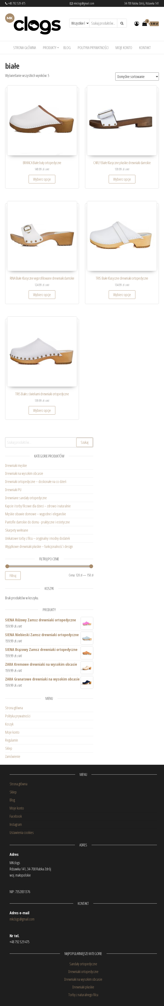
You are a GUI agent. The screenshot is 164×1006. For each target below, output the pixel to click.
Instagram (16, 824)
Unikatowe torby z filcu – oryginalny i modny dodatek (38, 538)
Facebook (16, 816)
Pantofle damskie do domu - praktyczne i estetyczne (37, 522)
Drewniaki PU (13, 489)
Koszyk (9, 724)
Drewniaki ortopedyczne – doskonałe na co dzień (36, 481)
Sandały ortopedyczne (83, 963)
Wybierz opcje (42, 179)
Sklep (8, 748)
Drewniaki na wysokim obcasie (24, 473)
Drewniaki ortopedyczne (83, 971)
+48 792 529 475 (16, 3)
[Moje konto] (136, 23)
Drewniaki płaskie (83, 987)
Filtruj (13, 575)
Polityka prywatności (93, 47)
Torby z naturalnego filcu (83, 994)
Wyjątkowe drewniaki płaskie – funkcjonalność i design (39, 546)
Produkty (49, 47)
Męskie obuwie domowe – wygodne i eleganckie (36, 513)
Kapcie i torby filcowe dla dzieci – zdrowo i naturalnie (38, 505)
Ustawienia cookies (22, 832)
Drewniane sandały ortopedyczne (26, 497)
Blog (67, 47)
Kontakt (145, 47)
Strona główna (24, 47)
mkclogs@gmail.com (83, 3)
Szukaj (84, 442)
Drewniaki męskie (16, 465)
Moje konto (124, 47)
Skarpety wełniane (16, 530)
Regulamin (11, 740)
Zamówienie (12, 756)
